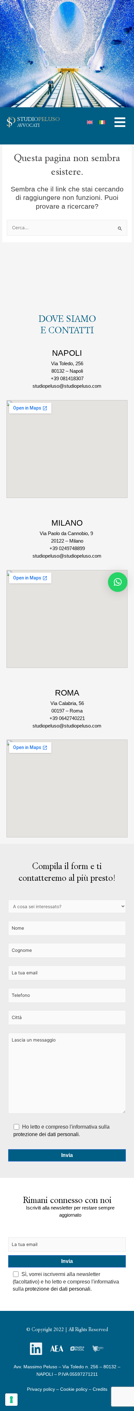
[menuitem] (90, 122)
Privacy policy (41, 1389)
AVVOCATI (28, 125)
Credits (100, 1389)
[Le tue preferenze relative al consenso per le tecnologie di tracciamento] (11, 1399)
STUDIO (38, 119)
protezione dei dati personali (46, 1134)
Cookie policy (73, 1389)
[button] (120, 122)
